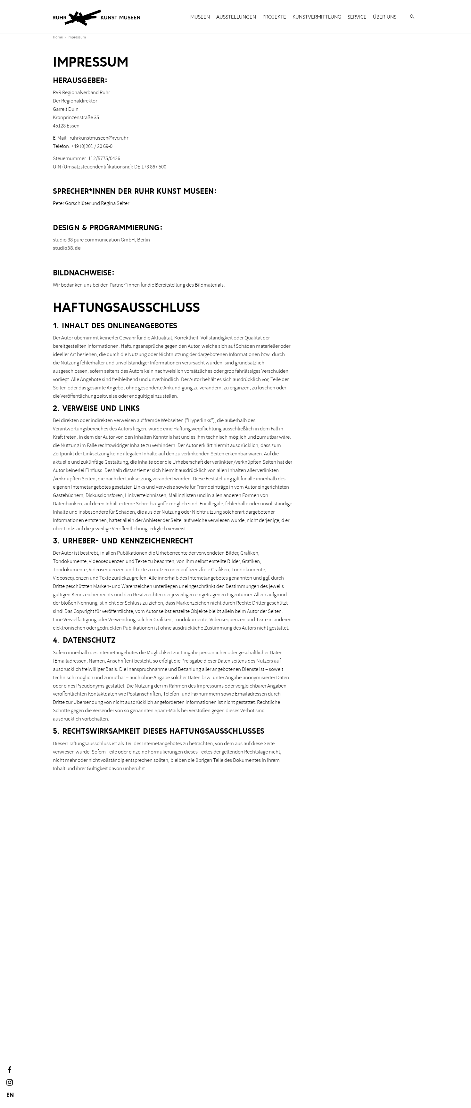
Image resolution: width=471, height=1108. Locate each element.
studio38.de (67, 248)
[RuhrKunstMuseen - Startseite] (96, 19)
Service (357, 17)
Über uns (384, 17)
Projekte (274, 17)
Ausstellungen (236, 17)
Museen (200, 17)
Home (58, 37)
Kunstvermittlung (317, 17)
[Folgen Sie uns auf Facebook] (9, 1069)
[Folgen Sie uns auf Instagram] (9, 1082)
